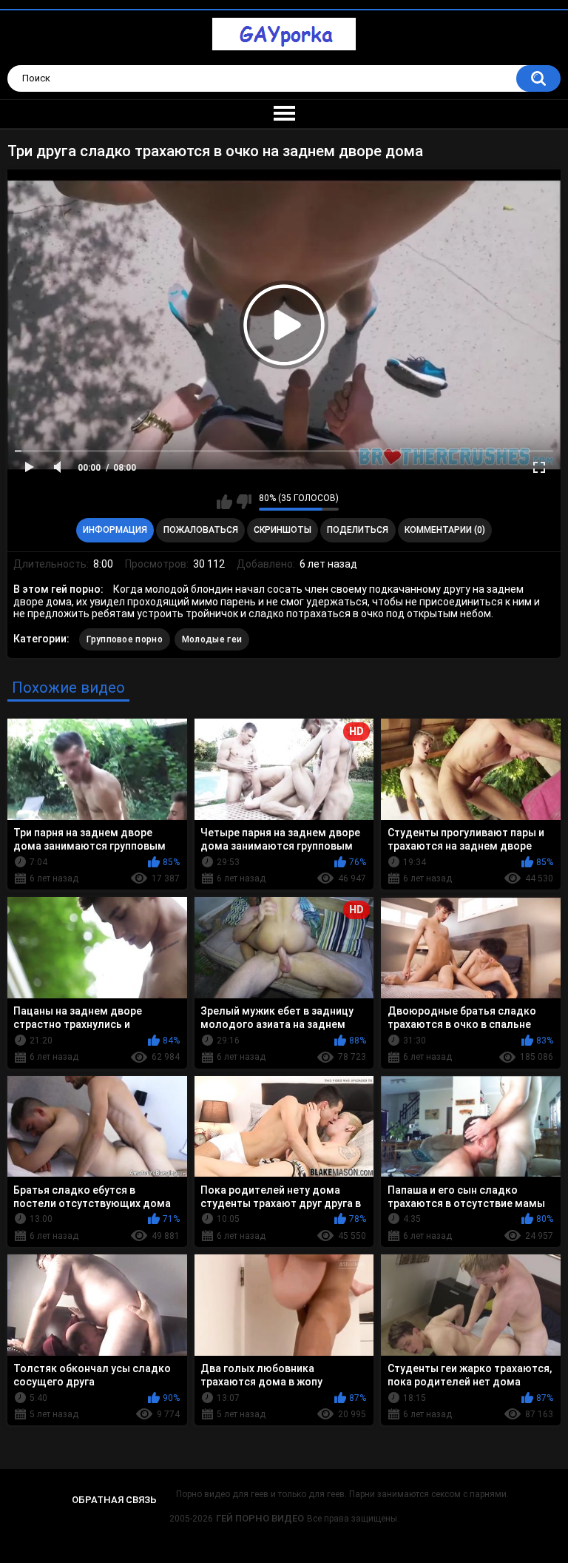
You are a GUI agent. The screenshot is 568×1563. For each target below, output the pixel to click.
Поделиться (357, 530)
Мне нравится (224, 501)
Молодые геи (212, 639)
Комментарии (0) (445, 530)
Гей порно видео (260, 1518)
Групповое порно (125, 639)
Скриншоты (282, 530)
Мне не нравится (243, 501)
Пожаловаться (200, 530)
